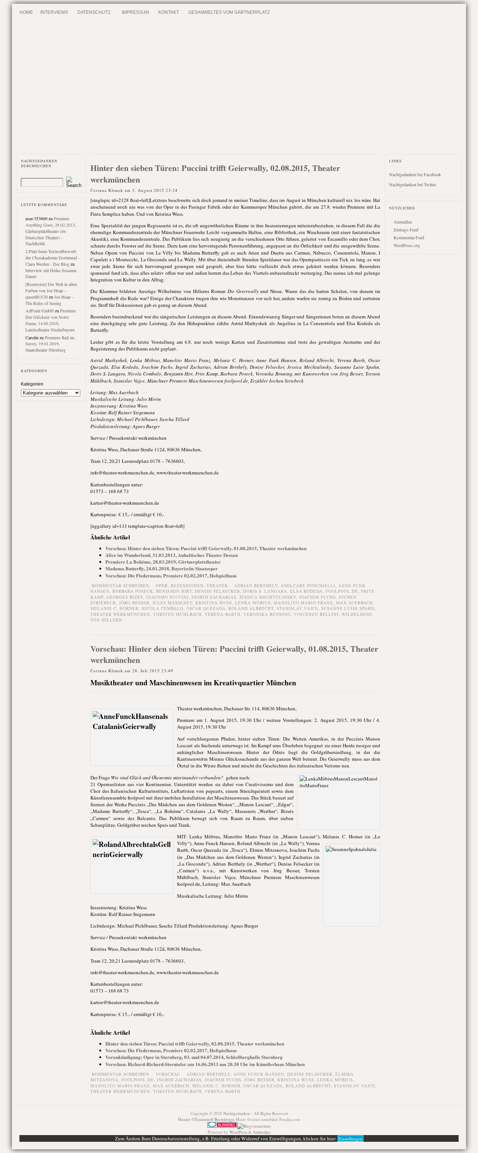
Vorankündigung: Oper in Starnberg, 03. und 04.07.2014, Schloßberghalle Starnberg (194, 1056)
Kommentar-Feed (409, 237)
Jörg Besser (134, 602)
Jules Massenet (172, 602)
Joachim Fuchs (317, 597)
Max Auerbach (354, 602)
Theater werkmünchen (120, 614)
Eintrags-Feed (406, 230)
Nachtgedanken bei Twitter (412, 184)
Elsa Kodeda (306, 591)
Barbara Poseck (132, 591)
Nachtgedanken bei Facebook (415, 174)
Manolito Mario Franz (303, 602)
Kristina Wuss (213, 602)
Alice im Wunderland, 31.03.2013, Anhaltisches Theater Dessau (171, 554)
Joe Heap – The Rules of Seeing (49, 300)
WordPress (238, 1132)
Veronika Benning (267, 614)
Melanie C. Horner (114, 608)
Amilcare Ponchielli (308, 585)
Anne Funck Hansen (258, 1074)
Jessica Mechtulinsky (267, 597)
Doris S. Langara (265, 591)
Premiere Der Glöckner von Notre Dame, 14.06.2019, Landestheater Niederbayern (50, 320)
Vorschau (168, 1074)
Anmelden (403, 222)
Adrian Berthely (256, 585)
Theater (217, 585)
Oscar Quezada (206, 608)
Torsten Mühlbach (177, 614)
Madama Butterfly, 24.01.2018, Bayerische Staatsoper (161, 568)
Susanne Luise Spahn (348, 608)
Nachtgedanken (236, 1113)
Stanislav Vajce (297, 608)
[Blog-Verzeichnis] (222, 1126)
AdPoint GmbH (39, 311)
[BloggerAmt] (254, 1126)
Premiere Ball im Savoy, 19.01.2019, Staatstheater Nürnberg (49, 343)
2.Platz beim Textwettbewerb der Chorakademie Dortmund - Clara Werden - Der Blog (52, 257)
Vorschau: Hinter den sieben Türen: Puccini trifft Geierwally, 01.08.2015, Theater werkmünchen (206, 548)
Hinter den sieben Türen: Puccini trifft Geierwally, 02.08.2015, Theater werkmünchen (215, 174)
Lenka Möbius (253, 602)
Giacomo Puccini (167, 597)
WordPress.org (407, 245)
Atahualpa (261, 1132)
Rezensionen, (189, 585)
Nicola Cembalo (162, 608)
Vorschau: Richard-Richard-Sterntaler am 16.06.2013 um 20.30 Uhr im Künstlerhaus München (205, 1064)
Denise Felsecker (217, 591)
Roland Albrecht (251, 608)
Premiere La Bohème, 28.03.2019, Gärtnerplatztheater (163, 561)
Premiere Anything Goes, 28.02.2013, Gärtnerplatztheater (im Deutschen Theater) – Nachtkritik (50, 230)
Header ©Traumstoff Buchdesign (207, 1119)
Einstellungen (350, 1138)
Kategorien (32, 384)
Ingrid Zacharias (214, 597)
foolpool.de (342, 591)
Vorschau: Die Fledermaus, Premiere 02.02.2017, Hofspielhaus (171, 575)
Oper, (163, 585)
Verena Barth (222, 614)
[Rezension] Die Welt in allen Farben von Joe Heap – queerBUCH (51, 290)
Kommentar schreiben (120, 585)
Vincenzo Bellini (316, 614)
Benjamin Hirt (174, 591)
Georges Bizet (124, 597)
